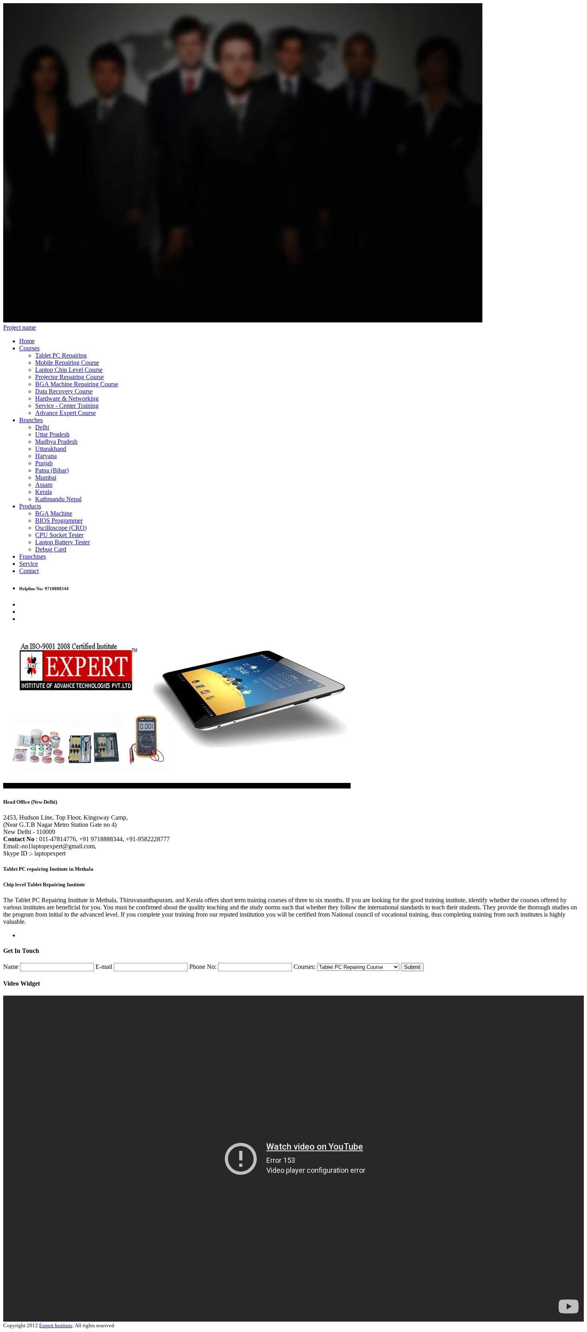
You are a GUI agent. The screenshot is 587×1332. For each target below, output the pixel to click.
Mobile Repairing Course (67, 362)
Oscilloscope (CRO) (61, 527)
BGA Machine (53, 513)
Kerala (43, 491)
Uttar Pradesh (52, 434)
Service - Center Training (67, 405)
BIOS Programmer (59, 520)
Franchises (32, 556)
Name (10, 966)
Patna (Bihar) (52, 470)
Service (28, 563)
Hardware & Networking (67, 398)
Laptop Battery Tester (62, 542)
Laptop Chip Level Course (69, 369)
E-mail (103, 966)
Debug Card (50, 549)
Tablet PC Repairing (61, 355)
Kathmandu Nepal (58, 499)
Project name (19, 327)
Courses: (304, 966)
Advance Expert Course (65, 412)
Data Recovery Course (64, 391)
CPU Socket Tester (59, 535)
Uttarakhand (50, 448)
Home (27, 341)
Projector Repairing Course (69, 377)
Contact (29, 570)
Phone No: (202, 966)
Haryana (46, 456)
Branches (31, 420)
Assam (43, 484)
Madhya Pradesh (56, 441)
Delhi (42, 427)
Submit (412, 967)
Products (30, 506)
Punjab (44, 463)
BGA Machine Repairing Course (76, 384)
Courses (29, 348)
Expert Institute (56, 1325)
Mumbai (45, 477)
